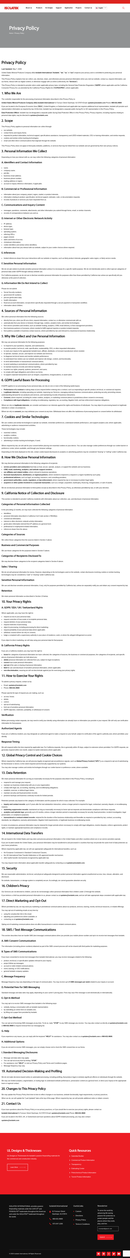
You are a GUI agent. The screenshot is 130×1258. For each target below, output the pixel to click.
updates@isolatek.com (97, 103)
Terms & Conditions (83, 1224)
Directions (79, 1215)
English (100, 8)
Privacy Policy (81, 1220)
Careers (78, 1211)
